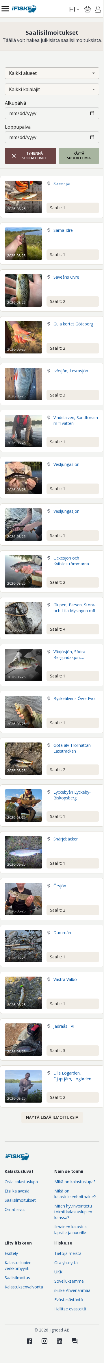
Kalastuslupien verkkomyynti (18, 1265)
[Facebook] (29, 1341)
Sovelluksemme (69, 1281)
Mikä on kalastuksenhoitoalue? (75, 1193)
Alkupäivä (15, 103)
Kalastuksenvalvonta (24, 1287)
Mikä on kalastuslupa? (74, 1181)
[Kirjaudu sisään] (97, 10)
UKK (58, 1272)
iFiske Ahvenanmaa (72, 1290)
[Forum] (74, 1341)
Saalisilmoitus (17, 1277)
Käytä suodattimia (79, 155)
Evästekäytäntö (68, 1299)
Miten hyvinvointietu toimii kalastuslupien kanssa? (73, 1211)
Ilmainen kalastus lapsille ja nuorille (70, 1229)
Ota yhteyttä (66, 1262)
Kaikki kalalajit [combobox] (24, 89)
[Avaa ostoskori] (87, 9)
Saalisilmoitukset (20, 1200)
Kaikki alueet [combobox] (23, 73)
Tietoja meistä (67, 1253)
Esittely (11, 1253)
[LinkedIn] (59, 1341)
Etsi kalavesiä (17, 1191)
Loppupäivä (18, 127)
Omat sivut (15, 1209)
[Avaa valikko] (5, 9)
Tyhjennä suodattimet (34, 155)
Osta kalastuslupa (21, 1181)
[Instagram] (44, 1341)
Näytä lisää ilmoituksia (52, 1117)
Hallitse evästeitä (70, 1309)
